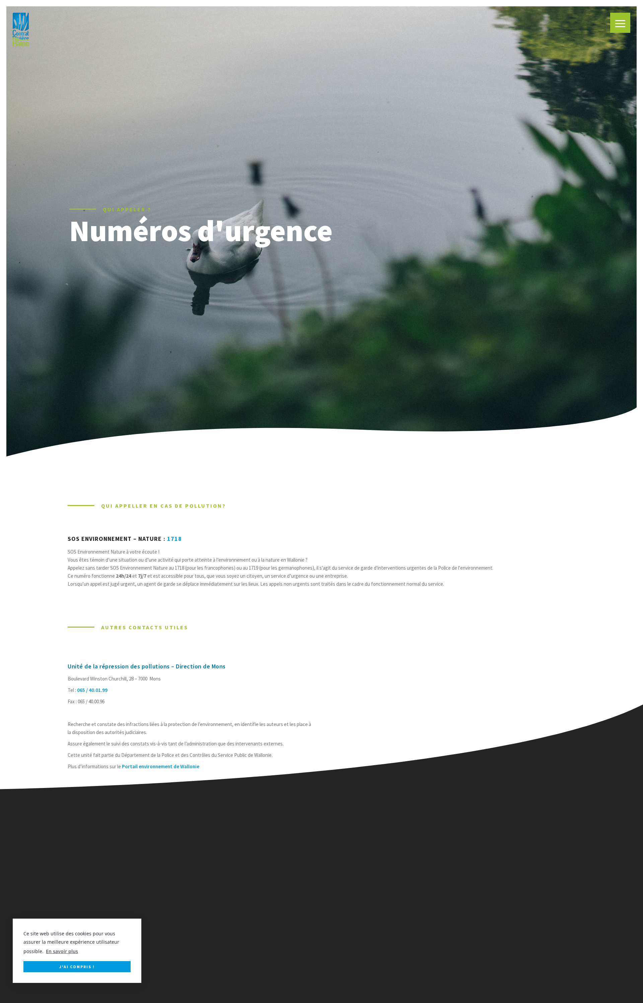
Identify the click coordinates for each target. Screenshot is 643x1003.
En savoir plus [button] (62, 951)
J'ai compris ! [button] (77, 966)
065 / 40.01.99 (92, 690)
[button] (620, 23)
